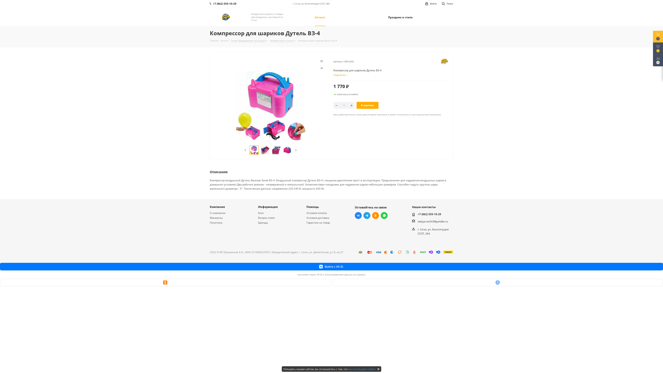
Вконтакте (358, 215)
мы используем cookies (362, 369)
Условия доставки (317, 217)
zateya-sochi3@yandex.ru (433, 221)
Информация (268, 207)
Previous (245, 150)
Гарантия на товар (318, 222)
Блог (261, 213)
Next (295, 150)
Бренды (263, 222)
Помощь (312, 207)
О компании (217, 213)
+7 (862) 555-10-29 (429, 214)
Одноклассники (375, 215)
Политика (216, 222)
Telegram (366, 215)
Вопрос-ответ (266, 217)
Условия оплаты (316, 213)
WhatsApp (384, 215)
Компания (217, 207)
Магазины (216, 217)
